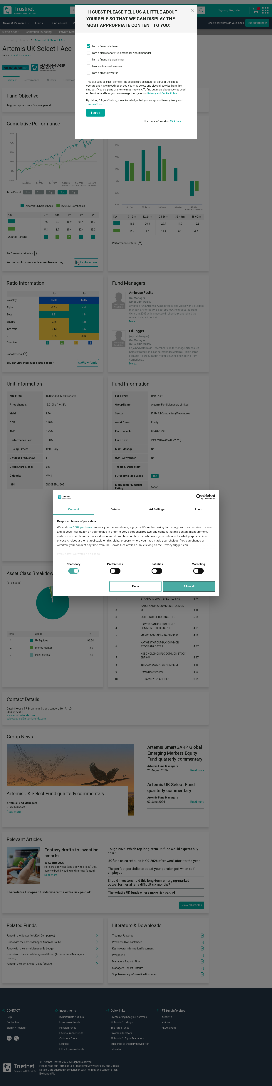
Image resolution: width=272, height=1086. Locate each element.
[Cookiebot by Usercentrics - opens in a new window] (199, 497)
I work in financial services (107, 66)
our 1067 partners (80, 527)
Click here (175, 121)
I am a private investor (105, 72)
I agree (95, 113)
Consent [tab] (73, 509)
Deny (135, 586)
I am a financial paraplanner (108, 59)
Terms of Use (94, 104)
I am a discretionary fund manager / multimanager (121, 52)
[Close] (192, 10)
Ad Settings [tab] (156, 509)
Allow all (188, 586)
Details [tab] (115, 509)
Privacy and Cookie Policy (162, 93)
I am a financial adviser (105, 46)
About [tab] (198, 509)
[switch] (115, 571)
